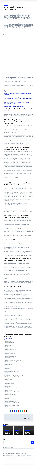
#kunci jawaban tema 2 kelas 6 (26, 26)
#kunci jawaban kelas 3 (12, 14)
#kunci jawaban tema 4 (26, 28)
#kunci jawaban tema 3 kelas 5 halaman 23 (15, 28)
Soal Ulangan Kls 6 (7, 101)
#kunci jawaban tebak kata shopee (14, 23)
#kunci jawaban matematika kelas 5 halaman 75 (17, 16)
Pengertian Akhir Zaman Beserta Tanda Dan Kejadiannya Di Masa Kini (16, 102)
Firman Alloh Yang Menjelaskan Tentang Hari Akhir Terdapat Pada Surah (16, 97)
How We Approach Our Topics (7, 433)
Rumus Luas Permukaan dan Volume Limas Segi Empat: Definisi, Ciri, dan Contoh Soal (18, 455)
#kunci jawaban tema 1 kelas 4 (11, 24)
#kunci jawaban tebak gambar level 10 (26, 17)
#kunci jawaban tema (23, 23)
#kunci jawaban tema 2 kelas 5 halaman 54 (15, 26)
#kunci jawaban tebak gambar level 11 (10, 18)
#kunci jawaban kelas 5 (27, 14)
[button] (18, 0)
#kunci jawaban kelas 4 (20, 14)
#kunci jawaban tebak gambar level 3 (17, 19)
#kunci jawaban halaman (24, 13)
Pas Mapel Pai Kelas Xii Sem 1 (9, 103)
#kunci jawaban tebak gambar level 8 (19, 22)
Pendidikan (6, 5)
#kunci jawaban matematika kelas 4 (18, 15)
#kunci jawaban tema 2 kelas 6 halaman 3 (24, 27)
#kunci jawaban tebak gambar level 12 (22, 18)
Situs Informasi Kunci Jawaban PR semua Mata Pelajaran (14, 106)
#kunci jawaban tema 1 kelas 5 (20, 24)
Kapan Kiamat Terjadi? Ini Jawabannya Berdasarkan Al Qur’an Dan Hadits (17, 95)
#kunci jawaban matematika (8, 15)
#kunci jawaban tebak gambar (15, 17)
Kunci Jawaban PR (9, 338)
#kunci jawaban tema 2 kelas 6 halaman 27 (10, 27)
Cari (4, 439)
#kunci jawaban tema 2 (9, 25)
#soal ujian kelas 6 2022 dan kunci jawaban (19, 32)
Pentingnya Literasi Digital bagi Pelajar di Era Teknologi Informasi (14, 453)
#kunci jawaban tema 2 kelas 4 (19, 25)
